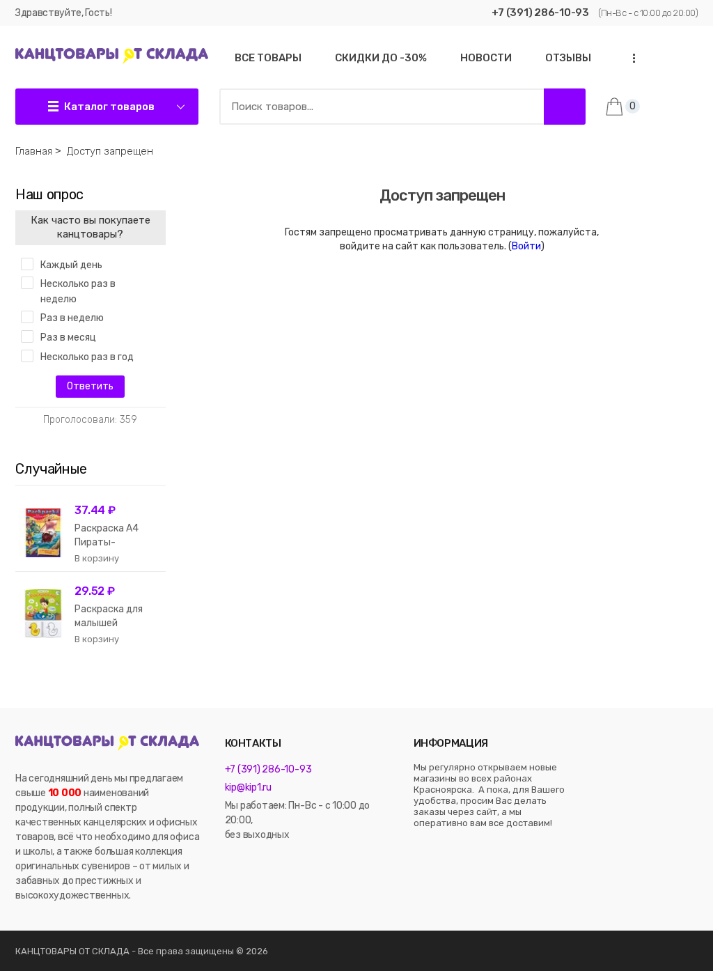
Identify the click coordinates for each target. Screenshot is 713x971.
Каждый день (71, 265)
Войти (526, 246)
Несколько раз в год (87, 357)
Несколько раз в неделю (78, 291)
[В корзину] (97, 558)
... (630, 58)
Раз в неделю (72, 318)
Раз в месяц (68, 337)
